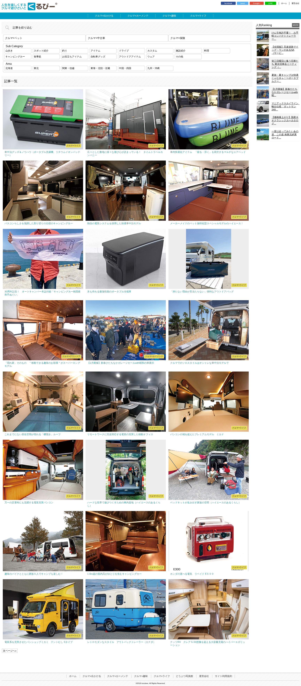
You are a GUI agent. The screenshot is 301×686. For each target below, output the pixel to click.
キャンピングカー (15, 56)
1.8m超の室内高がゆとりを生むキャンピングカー (114, 573)
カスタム (152, 50)
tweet (242, 3)
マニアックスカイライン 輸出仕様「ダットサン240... (286, 106)
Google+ (256, 3)
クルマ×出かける (92, 676)
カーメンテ (142, 15)
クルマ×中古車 (96, 38)
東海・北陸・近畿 (100, 68)
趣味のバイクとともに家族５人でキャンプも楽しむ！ (34, 573)
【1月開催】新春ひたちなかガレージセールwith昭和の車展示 (120, 362)
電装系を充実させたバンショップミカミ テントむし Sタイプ (39, 642)
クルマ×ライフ (162, 676)
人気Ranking (264, 25)
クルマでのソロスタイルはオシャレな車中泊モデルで (199, 362)
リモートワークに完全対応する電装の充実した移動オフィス (120, 434)
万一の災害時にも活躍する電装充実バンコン (29, 502)
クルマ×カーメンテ (117, 676)
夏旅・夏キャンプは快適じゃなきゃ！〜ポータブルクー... (285, 78)
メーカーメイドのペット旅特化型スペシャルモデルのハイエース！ (206, 223)
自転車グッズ (98, 56)
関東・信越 (68, 68)
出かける (108, 15)
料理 (206, 50)
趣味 (173, 15)
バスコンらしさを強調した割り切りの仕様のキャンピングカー (39, 223)
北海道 (9, 68)
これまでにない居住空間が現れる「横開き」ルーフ (33, 434)
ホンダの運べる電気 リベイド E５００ (192, 573)
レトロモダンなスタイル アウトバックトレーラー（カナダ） (121, 642)
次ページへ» (10, 650)
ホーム (284, 3)
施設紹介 (181, 50)
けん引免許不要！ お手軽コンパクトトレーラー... (285, 35)
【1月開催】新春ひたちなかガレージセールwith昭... (285, 92)
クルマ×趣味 (141, 676)
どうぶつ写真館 (184, 676)
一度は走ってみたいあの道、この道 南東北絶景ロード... (285, 134)
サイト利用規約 (223, 676)
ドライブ (124, 50)
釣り (64, 50)
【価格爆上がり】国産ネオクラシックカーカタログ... (285, 120)
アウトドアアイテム (130, 56)
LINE (270, 3)
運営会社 (295, 3)
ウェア (151, 56)
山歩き (9, 50)
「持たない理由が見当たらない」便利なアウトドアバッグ (202, 291)
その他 (179, 56)
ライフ (202, 15)
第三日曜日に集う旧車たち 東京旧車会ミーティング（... (285, 64)
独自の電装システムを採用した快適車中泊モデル (114, 223)
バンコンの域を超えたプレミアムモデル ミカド (197, 434)
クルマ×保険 (177, 38)
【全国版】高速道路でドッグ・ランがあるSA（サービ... (285, 49)
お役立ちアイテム (72, 56)
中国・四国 (125, 68)
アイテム (95, 50)
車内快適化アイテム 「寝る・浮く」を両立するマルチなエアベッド (208, 152)
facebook (228, 3)
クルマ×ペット (13, 38)
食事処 (37, 56)
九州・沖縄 (153, 68)
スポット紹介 (41, 50)
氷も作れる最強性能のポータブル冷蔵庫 (109, 291)
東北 (36, 68)
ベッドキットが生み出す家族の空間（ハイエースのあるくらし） (205, 502)
